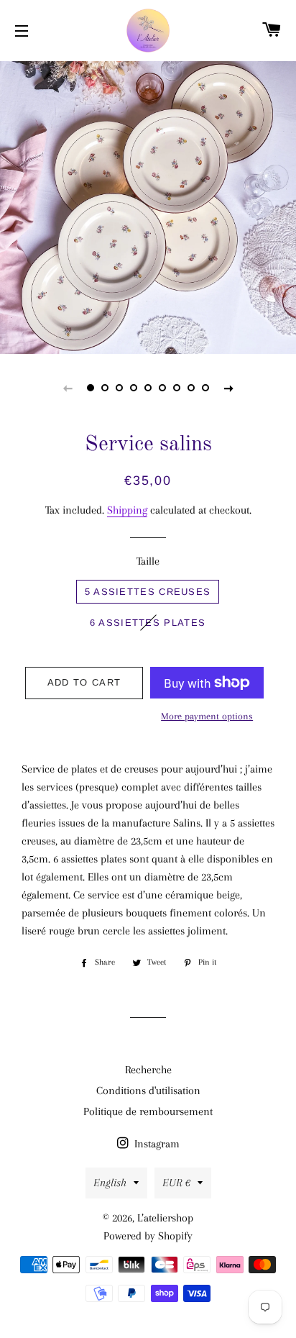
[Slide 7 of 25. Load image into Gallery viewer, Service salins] (177, 388)
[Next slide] (228, 388)
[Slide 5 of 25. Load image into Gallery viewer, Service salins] (148, 388)
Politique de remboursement (148, 1111)
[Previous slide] (67, 388)
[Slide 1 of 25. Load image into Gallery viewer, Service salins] (90, 388)
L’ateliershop (165, 1217)
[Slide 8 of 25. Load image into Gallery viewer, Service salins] (191, 388)
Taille (148, 561)
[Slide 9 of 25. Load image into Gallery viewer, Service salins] (205, 388)
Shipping (127, 510)
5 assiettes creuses (148, 591)
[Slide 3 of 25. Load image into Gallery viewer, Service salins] (119, 388)
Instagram (155, 1143)
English (109, 1182)
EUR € (176, 1182)
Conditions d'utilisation (148, 1090)
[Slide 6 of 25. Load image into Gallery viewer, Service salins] (162, 388)
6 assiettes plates (147, 622)
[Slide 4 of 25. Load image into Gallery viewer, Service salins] (133, 388)
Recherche (148, 1069)
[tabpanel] (148, 206)
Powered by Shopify (148, 1235)
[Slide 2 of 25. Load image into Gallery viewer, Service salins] (105, 388)
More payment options (207, 716)
